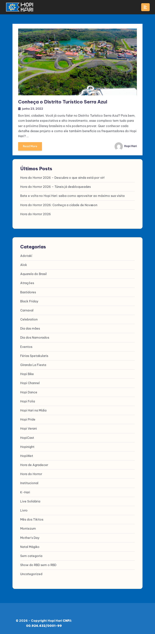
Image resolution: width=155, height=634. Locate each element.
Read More (30, 146)
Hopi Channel (30, 383)
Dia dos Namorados (34, 337)
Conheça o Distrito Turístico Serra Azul (62, 102)
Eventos (26, 347)
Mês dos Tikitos (31, 519)
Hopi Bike (27, 374)
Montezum (28, 528)
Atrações (27, 283)
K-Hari (25, 492)
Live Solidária (30, 501)
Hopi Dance (28, 392)
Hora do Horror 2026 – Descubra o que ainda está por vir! (62, 177)
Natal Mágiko (30, 547)
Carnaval (26, 310)
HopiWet (26, 456)
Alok (23, 265)
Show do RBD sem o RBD (38, 565)
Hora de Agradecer (34, 465)
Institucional (29, 483)
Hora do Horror (31, 474)
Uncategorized (31, 574)
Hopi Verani (28, 428)
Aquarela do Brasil (33, 274)
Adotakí (26, 256)
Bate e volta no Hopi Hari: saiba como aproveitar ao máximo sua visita (72, 196)
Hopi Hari (130, 146)
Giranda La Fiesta (33, 365)
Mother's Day (29, 538)
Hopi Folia (27, 401)
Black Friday (29, 301)
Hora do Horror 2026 (35, 214)
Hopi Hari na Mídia (33, 410)
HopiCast (27, 438)
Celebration (29, 319)
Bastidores (28, 292)
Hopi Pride (27, 419)
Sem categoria (31, 556)
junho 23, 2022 (32, 108)
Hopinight (27, 447)
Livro (24, 510)
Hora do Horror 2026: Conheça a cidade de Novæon (58, 205)
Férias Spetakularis (34, 356)
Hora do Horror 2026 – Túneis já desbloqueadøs (55, 187)
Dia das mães (30, 328)
